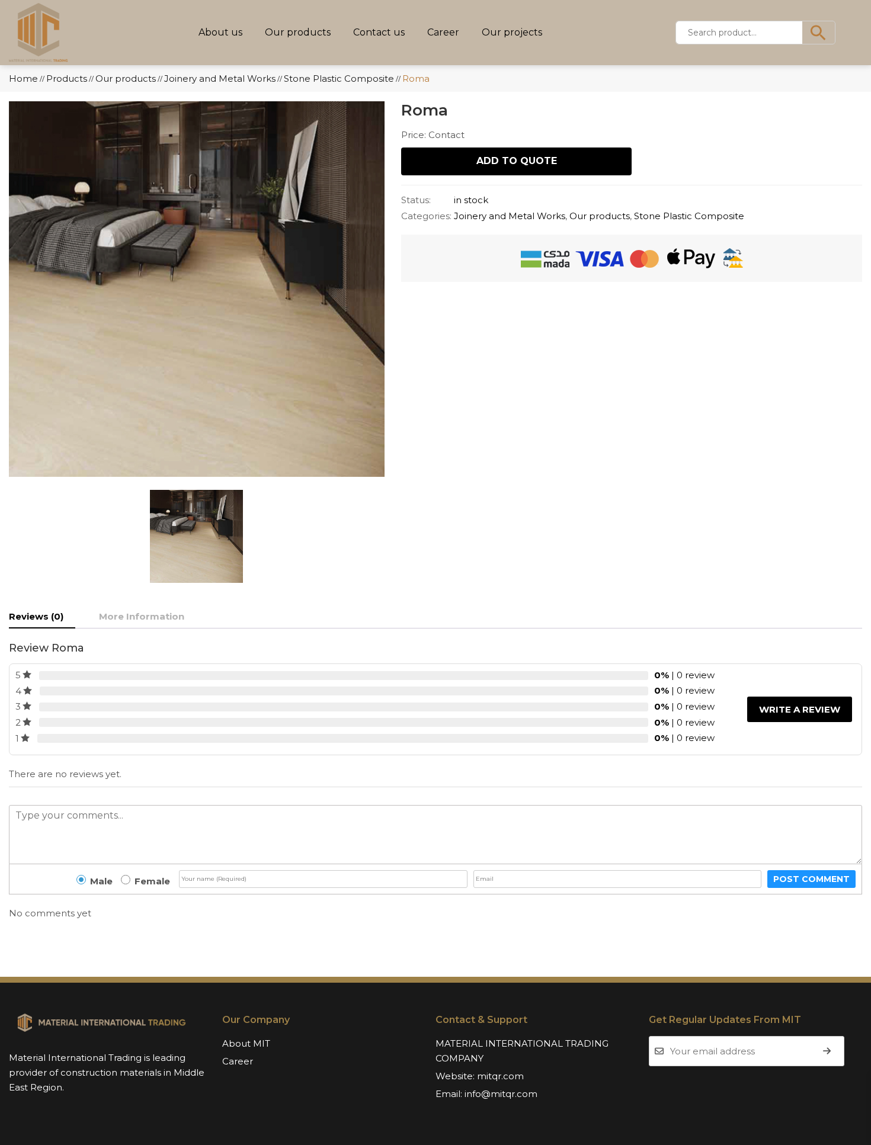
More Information (141, 616)
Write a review (799, 709)
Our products (298, 32)
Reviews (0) (36, 616)
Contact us (379, 32)
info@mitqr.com (501, 1093)
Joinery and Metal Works (509, 216)
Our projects (512, 32)
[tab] (42, 616)
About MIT (246, 1043)
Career (443, 32)
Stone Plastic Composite (689, 216)
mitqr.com (500, 1076)
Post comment (811, 879)
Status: (416, 200)
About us (220, 32)
